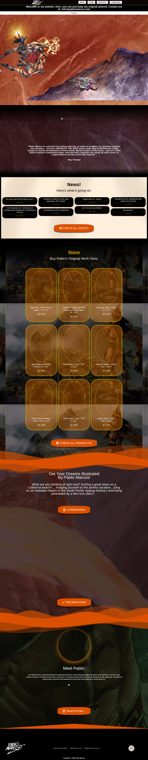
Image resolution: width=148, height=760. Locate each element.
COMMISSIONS (116, 2)
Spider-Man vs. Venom (92, 199)
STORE (91, 2)
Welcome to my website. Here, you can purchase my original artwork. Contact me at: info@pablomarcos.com (74, 8)
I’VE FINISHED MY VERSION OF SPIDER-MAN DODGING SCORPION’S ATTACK (20, 210)
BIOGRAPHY (102, 2)
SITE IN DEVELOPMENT (92, 208)
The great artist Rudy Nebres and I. (19, 199)
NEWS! (82, 2)
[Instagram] (131, 748)
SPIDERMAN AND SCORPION (56, 210)
